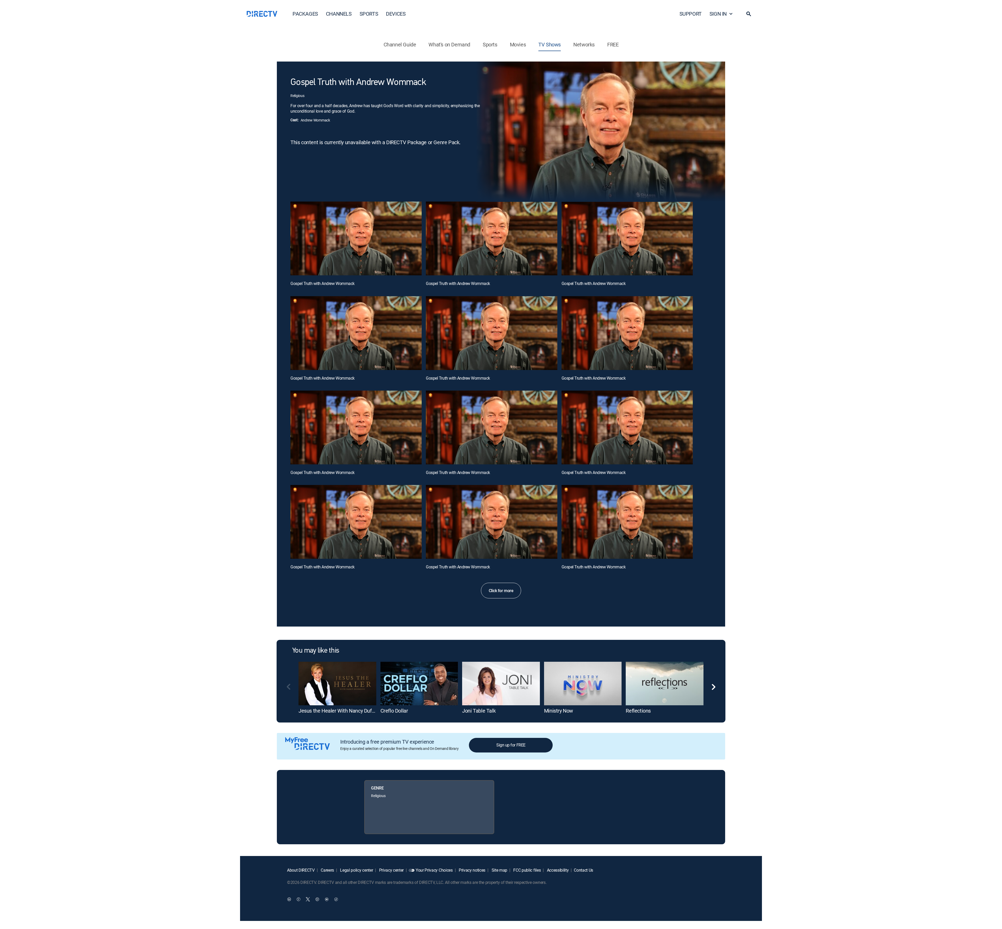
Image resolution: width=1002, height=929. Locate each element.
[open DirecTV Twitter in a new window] (308, 899)
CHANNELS (339, 13)
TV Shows (549, 44)
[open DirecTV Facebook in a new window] (298, 899)
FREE (612, 44)
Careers (327, 870)
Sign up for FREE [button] (510, 745)
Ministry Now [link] (558, 710)
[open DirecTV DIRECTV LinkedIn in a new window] (289, 899)
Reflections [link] (638, 710)
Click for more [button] (501, 590)
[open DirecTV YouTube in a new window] (327, 899)
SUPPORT (690, 13)
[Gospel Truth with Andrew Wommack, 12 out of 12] (627, 522)
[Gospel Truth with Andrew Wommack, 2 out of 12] (491, 238)
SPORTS (369, 13)
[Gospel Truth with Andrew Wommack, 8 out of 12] (491, 427)
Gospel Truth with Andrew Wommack (322, 283)
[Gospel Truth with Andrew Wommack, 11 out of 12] (491, 522)
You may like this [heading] (315, 650)
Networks (584, 44)
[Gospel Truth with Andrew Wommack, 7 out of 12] (356, 427)
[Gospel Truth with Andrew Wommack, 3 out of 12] (627, 238)
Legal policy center (356, 870)
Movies (518, 44)
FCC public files (526, 870)
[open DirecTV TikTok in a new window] (336, 899)
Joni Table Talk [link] (479, 710)
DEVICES (395, 13)
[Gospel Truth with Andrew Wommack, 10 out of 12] (356, 522)
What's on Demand (449, 44)
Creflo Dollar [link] (394, 710)
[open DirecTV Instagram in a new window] (317, 899)
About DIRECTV (301, 870)
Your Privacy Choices (434, 870)
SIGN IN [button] (718, 13)
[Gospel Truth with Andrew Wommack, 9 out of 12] (627, 427)
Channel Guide (400, 44)
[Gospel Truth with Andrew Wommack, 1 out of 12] (356, 238)
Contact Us (583, 870)
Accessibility (557, 870)
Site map (499, 870)
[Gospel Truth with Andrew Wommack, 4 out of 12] (356, 333)
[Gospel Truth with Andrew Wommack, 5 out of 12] (491, 333)
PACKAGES (305, 13)
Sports (490, 44)
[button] (749, 14)
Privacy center (391, 870)
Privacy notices (471, 870)
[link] (337, 683)
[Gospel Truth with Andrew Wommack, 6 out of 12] (627, 333)
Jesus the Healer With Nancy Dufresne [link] (341, 710)
